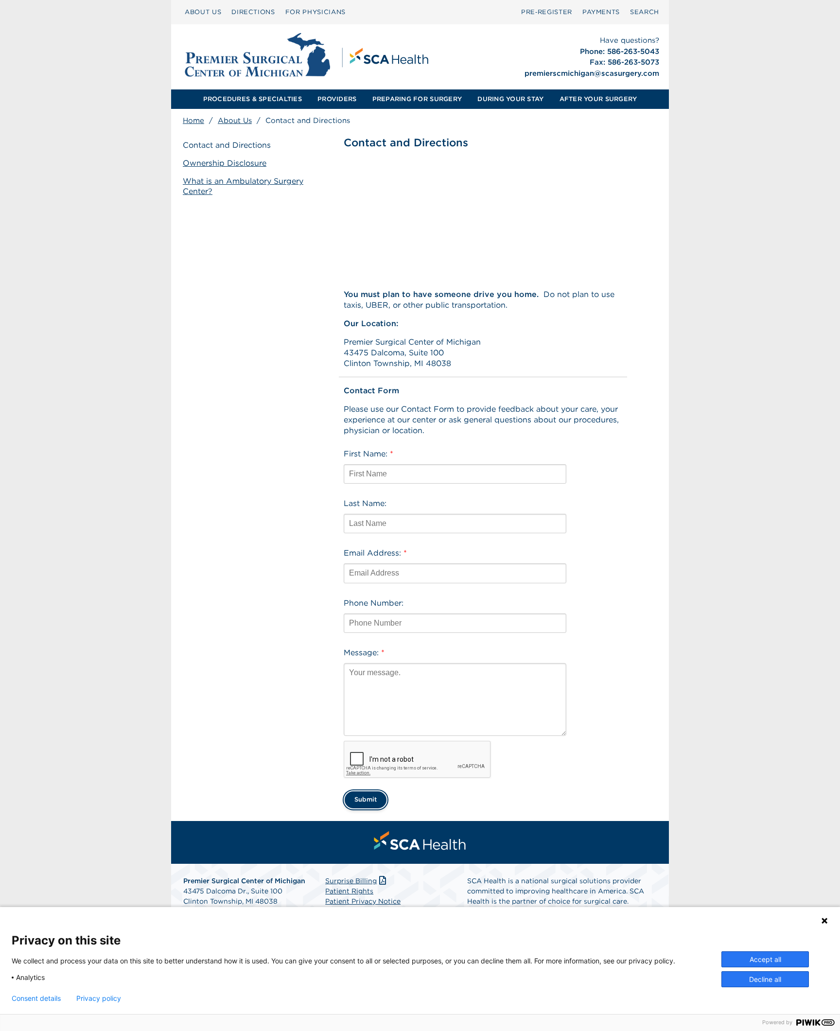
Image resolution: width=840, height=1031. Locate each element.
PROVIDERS (336, 99)
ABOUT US (203, 12)
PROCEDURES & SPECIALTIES (252, 99)
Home (193, 120)
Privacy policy (98, 998)
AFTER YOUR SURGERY (598, 99)
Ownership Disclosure (224, 163)
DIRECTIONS (253, 12)
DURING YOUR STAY (510, 99)
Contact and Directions (227, 145)
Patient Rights (349, 891)
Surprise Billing (351, 881)
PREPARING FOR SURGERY (417, 99)
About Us (235, 120)
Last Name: (365, 503)
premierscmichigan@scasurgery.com (592, 73)
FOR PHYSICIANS (315, 12)
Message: (364, 652)
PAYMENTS (601, 12)
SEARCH (644, 12)
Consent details (36, 998)
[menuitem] (203, 12)
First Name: (368, 453)
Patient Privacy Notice (363, 901)
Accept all (765, 959)
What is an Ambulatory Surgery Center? (243, 186)
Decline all (765, 979)
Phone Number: (373, 603)
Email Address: (375, 553)
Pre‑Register (546, 12)
